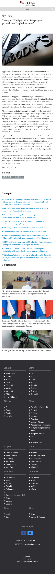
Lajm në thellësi (12, 452)
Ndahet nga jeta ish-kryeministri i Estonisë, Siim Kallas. (25, 228)
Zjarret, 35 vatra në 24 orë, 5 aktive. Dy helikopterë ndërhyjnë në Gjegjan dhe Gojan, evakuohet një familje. (25, 249)
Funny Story (11, 464)
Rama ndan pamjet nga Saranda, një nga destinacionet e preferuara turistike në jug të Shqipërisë (25, 216)
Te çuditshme (36, 461)
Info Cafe (9, 467)
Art (32, 373)
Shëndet (34, 452)
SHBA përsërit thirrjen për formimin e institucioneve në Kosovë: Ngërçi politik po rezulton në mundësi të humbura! (26, 237)
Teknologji (35, 477)
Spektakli (34, 394)
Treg (7, 407)
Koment (9, 379)
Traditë (34, 388)
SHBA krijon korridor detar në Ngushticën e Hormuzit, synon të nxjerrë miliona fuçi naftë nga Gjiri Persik (27, 243)
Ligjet (8, 492)
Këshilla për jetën (38, 455)
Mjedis (33, 480)
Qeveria (9, 501)
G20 (32, 439)
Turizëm (9, 416)
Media (8, 388)
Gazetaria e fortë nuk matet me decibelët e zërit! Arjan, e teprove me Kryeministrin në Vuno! (25, 209)
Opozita (9, 504)
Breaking (9, 458)
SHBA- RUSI (36, 442)
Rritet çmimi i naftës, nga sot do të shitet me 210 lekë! (27, 350)
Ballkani (34, 413)
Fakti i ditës (10, 477)
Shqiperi (19, 177)
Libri (33, 379)
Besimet (34, 464)
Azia (32, 436)
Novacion (34, 483)
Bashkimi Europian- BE (15, 495)
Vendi (8, 480)
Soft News (10, 461)
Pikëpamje (10, 394)
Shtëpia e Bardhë (37, 434)
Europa (34, 416)
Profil (8, 382)
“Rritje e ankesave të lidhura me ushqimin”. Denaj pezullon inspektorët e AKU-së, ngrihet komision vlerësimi (25, 293)
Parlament (10, 489)
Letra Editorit (11, 397)
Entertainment (36, 458)
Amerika (34, 419)
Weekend (34, 467)
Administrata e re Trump (41, 425)
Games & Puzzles (38, 517)
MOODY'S (7, 177)
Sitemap (20, 540)
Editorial (9, 385)
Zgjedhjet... (10, 486)
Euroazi (34, 410)
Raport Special (11, 455)
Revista (34, 391)
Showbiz (34, 385)
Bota (7, 517)
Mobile (33, 486)
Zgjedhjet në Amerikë (39, 407)
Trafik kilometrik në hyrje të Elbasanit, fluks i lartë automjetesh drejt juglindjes (23, 222)
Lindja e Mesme (37, 422)
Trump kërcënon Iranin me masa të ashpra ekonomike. (25, 232)
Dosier (8, 376)
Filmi (33, 376)
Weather (34, 489)
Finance (9, 410)
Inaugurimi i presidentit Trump (39, 429)
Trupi (33, 514)
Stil (32, 382)
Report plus (10, 373)
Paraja (8, 413)
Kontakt (32, 540)
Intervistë (9, 391)
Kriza (8, 498)
